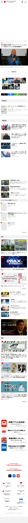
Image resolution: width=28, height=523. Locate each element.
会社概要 (6, 506)
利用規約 (20, 506)
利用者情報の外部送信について (13, 509)
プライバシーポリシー (14, 506)
